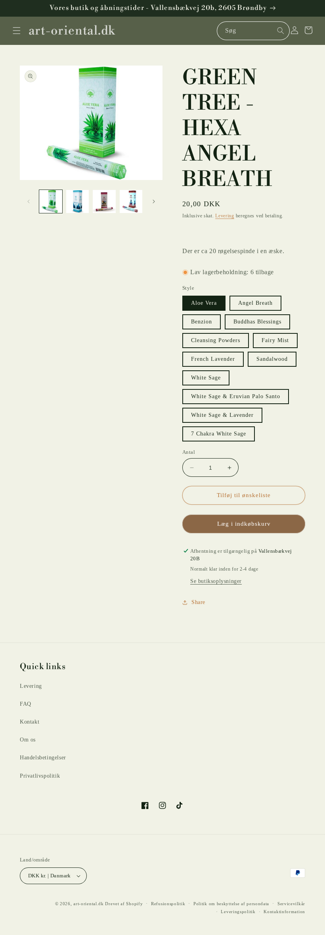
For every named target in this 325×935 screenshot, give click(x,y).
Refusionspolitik (168, 903)
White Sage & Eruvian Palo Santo (235, 396)
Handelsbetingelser (43, 758)
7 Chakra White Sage (218, 434)
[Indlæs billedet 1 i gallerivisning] (50, 201)
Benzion (201, 322)
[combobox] (253, 31)
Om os (28, 740)
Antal (188, 452)
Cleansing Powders (215, 340)
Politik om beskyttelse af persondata (231, 903)
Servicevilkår (291, 903)
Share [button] (198, 602)
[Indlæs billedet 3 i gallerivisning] (104, 201)
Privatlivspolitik (40, 776)
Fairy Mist (275, 340)
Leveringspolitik (238, 911)
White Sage (206, 378)
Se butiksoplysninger (216, 581)
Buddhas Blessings (257, 322)
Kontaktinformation (284, 911)
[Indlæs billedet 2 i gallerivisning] (77, 201)
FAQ (25, 704)
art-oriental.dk (88, 903)
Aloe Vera (204, 303)
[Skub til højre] (153, 201)
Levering (224, 216)
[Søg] (280, 30)
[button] (16, 30)
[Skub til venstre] (28, 201)
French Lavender (213, 359)
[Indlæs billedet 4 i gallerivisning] (131, 201)
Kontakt (29, 722)
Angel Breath (255, 303)
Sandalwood (272, 359)
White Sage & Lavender (222, 415)
